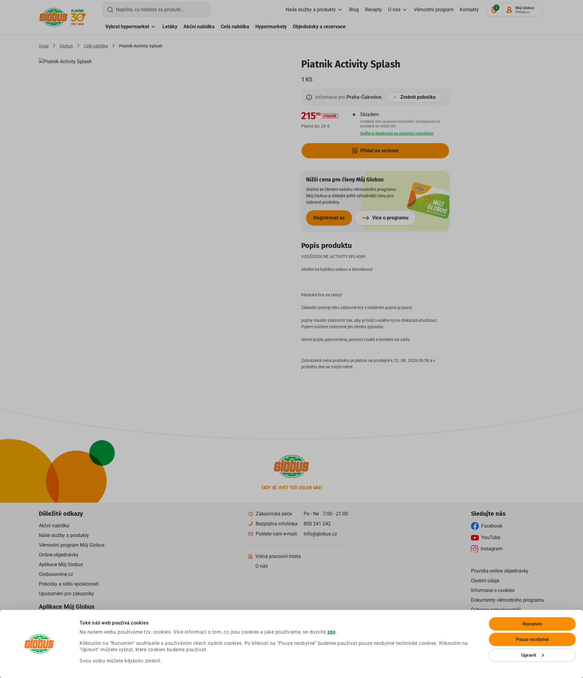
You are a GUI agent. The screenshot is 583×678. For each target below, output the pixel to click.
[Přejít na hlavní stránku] (53, 17)
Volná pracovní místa (278, 556)
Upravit (529, 655)
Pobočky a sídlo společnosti (69, 584)
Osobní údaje (485, 580)
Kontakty (469, 9)
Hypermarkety (271, 26)
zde (331, 632)
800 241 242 (317, 524)
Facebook (491, 526)
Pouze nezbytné (532, 639)
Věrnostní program (434, 9)
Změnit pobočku (418, 97)
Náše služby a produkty (64, 535)
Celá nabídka (235, 26)
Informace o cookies (492, 590)
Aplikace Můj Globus (61, 564)
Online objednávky (58, 555)
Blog (354, 9)
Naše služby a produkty (311, 9)
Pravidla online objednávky (500, 571)
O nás (394, 9)
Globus (66, 45)
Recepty (373, 9)
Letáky (169, 26)
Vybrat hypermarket (127, 26)
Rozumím (532, 624)
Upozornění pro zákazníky (66, 594)
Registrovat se (329, 218)
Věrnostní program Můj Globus (71, 545)
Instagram (492, 549)
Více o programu (390, 218)
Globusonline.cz (56, 574)
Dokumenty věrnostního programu (507, 600)
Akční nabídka (199, 26)
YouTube (490, 537)
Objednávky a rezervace (319, 26)
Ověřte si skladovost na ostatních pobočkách (397, 133)
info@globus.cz (320, 534)
